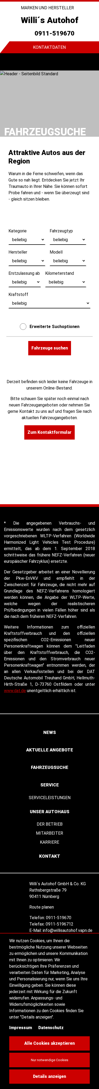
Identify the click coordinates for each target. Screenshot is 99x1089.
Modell (56, 252)
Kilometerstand (59, 273)
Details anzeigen (49, 1076)
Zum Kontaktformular (49, 432)
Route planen (42, 907)
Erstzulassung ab (24, 273)
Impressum (20, 1027)
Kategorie (17, 230)
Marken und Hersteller (48, 7)
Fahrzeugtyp (61, 230)
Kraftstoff (18, 294)
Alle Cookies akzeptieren (49, 1043)
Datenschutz (51, 1027)
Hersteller (17, 252)
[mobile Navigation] (8, 61)
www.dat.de (15, 690)
